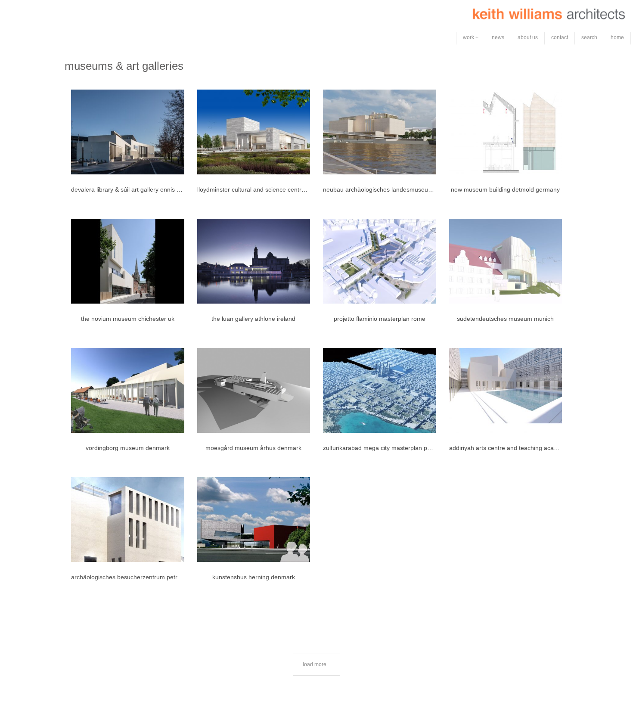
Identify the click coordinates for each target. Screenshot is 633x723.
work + (470, 37)
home (617, 37)
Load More (314, 664)
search (589, 37)
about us (528, 37)
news (498, 37)
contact (559, 37)
